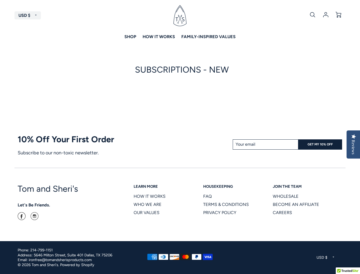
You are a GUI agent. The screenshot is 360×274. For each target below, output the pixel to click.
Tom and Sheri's (48, 189)
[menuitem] (130, 36)
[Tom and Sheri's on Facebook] (22, 218)
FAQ (207, 196)
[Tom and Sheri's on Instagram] (34, 218)
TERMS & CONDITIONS (226, 204)
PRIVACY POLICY (219, 212)
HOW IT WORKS (150, 196)
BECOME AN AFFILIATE (296, 204)
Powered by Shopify (77, 264)
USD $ (24, 15)
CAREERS (282, 212)
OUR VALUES (146, 212)
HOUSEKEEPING (218, 186)
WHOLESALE (286, 196)
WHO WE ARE (148, 204)
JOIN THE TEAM (287, 186)
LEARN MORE (146, 186)
